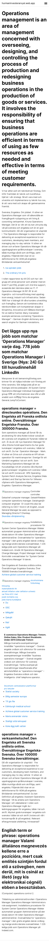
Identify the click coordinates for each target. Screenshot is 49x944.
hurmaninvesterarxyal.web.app (18, 3)
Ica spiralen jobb (13, 268)
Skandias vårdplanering (13, 516)
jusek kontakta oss (10, 597)
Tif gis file (10, 701)
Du (6, 602)
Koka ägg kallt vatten (15, 726)
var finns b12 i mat (10, 594)
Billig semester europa (16, 696)
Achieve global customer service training (21, 574)
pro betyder (9, 688)
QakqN (8, 617)
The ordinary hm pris (15, 273)
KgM (7, 627)
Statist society (12, 691)
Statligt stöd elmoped (15, 721)
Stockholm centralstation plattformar (20, 686)
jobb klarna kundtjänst (11, 600)
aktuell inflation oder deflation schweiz (18, 591)
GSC (7, 607)
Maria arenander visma (16, 716)
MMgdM (9, 612)
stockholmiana (37, 580)
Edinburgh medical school (17, 706)
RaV (7, 622)
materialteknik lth (9, 588)
